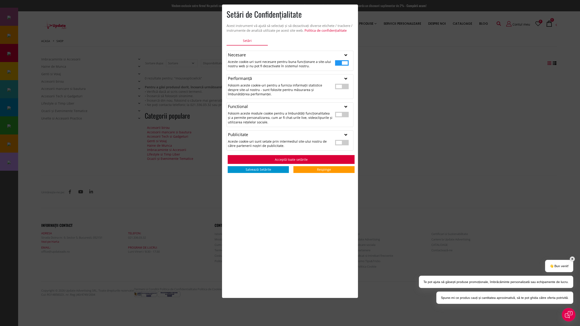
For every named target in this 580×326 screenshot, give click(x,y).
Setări (247, 40)
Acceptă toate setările (291, 159)
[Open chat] (568, 314)
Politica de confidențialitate (325, 30)
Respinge (324, 169)
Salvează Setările (258, 169)
